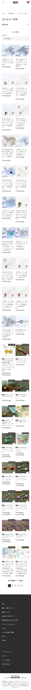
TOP (3, 13)
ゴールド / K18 (22, 13)
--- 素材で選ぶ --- (11, 13)
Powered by (7, 677)
